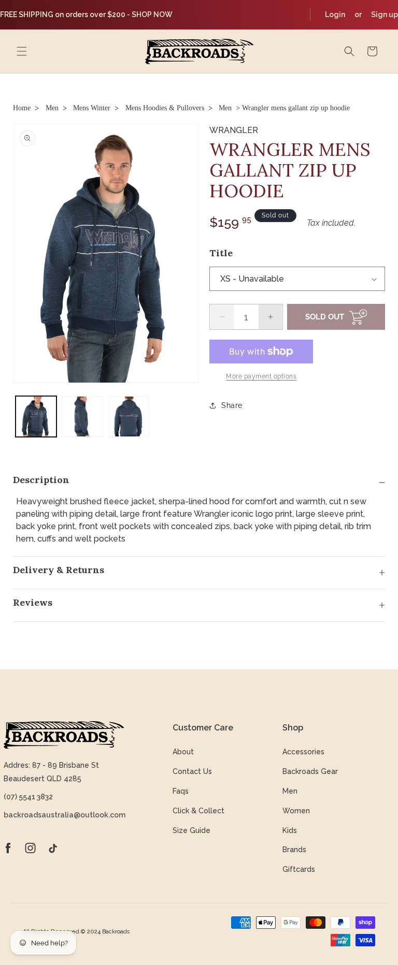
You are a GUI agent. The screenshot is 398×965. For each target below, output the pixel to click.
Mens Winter (91, 108)
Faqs (181, 791)
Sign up (384, 14)
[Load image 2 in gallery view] (82, 416)
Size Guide (191, 830)
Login (335, 14)
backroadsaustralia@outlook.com (64, 815)
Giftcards (298, 869)
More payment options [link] (261, 376)
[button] (21, 51)
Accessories (303, 752)
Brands (294, 849)
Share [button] (232, 405)
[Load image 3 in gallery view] (128, 416)
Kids (289, 830)
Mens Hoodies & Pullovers (164, 108)
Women (296, 811)
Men (52, 108)
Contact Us (192, 771)
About (183, 752)
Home (22, 108)
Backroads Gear (310, 771)
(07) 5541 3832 (28, 797)
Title (221, 253)
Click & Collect (198, 811)
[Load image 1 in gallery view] (36, 416)
